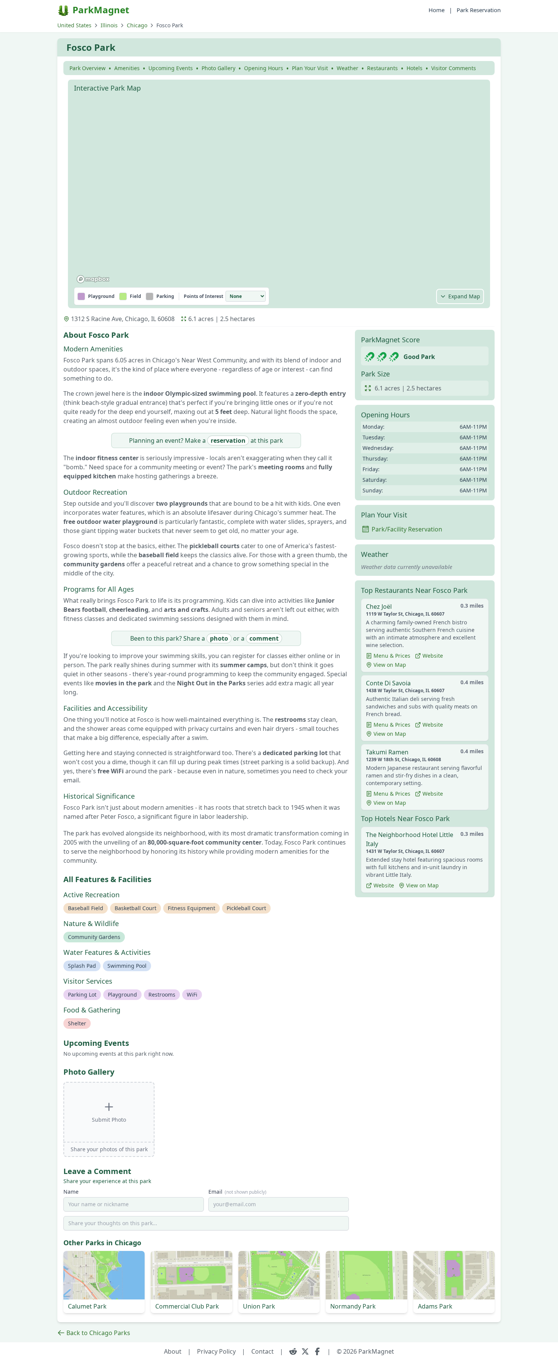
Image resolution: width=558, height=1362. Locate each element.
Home (437, 10)
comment (264, 638)
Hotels (414, 68)
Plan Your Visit (310, 68)
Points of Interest (203, 296)
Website (432, 655)
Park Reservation (479, 10)
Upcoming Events (170, 68)
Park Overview (87, 68)
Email (237, 1191)
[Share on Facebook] (317, 1351)
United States (74, 25)
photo (219, 638)
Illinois (109, 25)
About (172, 1351)
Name (71, 1191)
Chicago (137, 25)
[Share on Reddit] (293, 1351)
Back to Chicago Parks (98, 1333)
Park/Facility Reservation (407, 529)
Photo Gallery (218, 68)
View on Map (390, 664)
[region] (279, 191)
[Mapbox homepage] (93, 279)
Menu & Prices (392, 655)
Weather (347, 68)
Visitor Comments (453, 68)
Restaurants (382, 68)
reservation (228, 440)
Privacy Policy (216, 1351)
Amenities (127, 68)
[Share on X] (305, 1351)
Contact (262, 1351)
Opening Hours (263, 68)
